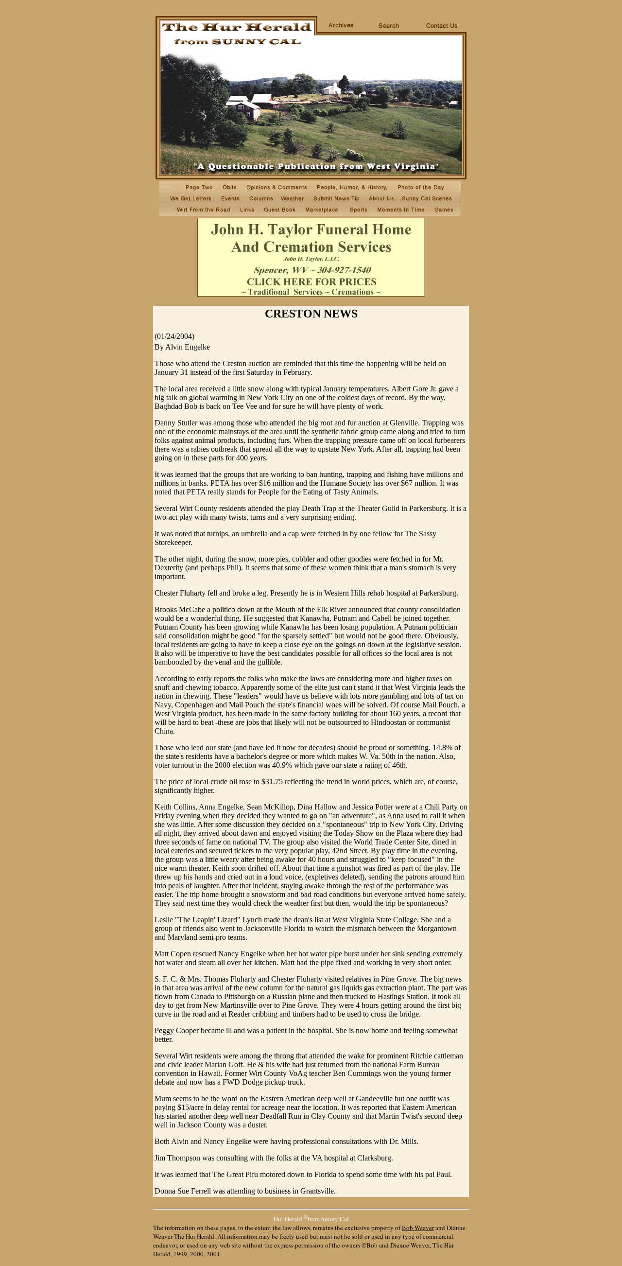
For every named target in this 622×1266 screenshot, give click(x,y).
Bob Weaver (418, 1227)
